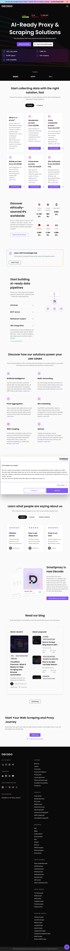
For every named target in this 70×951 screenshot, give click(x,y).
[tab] (29, 105)
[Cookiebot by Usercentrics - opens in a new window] (60, 459)
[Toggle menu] (67, 6)
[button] (22, 305)
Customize (33, 490)
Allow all (57, 490)
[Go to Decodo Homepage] (7, 6)
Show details (61, 485)
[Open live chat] (66, 947)
